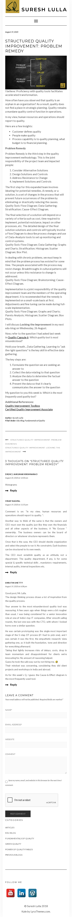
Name (8, 710)
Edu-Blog (20, 420)
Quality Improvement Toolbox (22, 405)
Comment (10, 754)
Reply (13, 490)
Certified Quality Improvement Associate (29, 409)
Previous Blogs (13, 855)
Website (9, 739)
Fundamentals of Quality (35, 420)
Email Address (13, 724)
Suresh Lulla (18, 418)
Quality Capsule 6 (18, 337)
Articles (9, 827)
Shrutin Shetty (14, 583)
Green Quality (13, 844)
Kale (24, 911)
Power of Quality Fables (19, 849)
